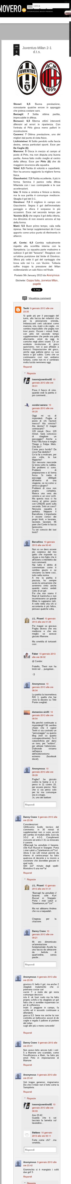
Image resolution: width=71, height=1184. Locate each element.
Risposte (31, 373)
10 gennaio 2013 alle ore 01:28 (43, 620)
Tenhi (26, 308)
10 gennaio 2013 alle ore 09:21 (42, 934)
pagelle (37, 283)
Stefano (36, 1132)
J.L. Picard (38, 618)
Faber (35, 653)
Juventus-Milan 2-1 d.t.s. (37, 50)
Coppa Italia (33, 280)
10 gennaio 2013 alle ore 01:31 (43, 887)
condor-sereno (40, 404)
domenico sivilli (40, 711)
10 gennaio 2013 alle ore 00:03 (43, 1108)
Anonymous (53, 275)
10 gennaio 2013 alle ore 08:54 (42, 715)
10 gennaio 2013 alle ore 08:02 (43, 655)
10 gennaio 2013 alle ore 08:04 (42, 687)
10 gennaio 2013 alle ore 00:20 (42, 408)
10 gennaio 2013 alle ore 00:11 (42, 1134)
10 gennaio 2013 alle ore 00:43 (43, 543)
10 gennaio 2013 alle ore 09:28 (42, 772)
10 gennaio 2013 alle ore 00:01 (43, 382)
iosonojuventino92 (42, 379)
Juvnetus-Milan (49, 280)
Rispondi (27, 366)
